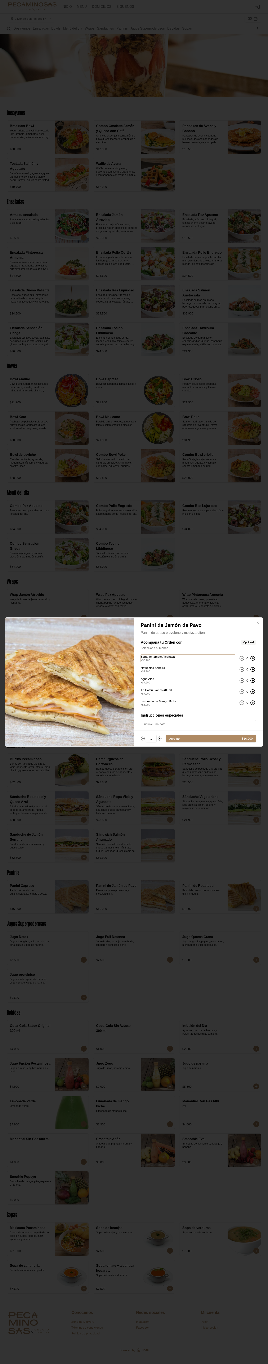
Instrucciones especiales (162, 715)
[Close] (257, 622)
